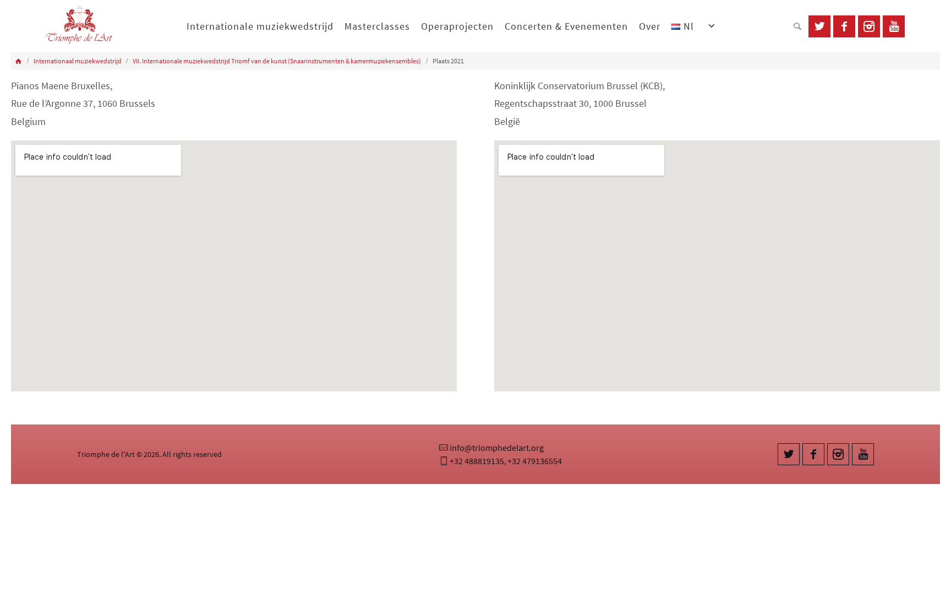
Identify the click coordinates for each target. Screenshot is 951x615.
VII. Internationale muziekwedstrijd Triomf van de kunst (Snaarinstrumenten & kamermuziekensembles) (277, 61)
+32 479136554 (534, 460)
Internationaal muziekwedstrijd (78, 61)
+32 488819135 (477, 460)
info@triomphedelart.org (497, 447)
